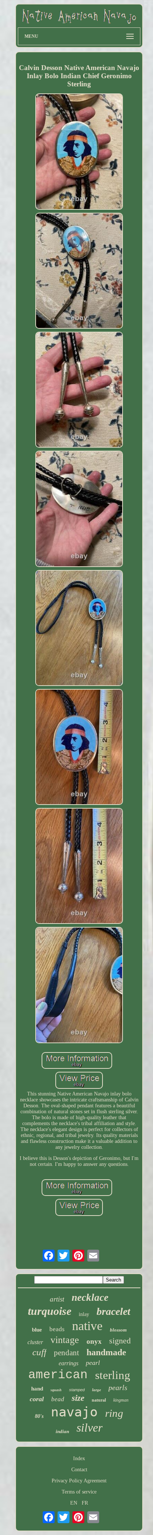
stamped (77, 1390)
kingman (120, 1400)
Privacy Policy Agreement (79, 1480)
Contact (79, 1469)
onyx (94, 1341)
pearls (117, 1387)
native (87, 1326)
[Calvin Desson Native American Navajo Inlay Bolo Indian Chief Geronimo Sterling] (79, 152)
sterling (112, 1375)
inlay (84, 1314)
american (58, 1375)
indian (62, 1431)
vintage (65, 1340)
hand (37, 1389)
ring (114, 1413)
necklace (90, 1297)
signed (120, 1340)
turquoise (49, 1311)
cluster (35, 1342)
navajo (74, 1412)
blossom (118, 1330)
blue (37, 1330)
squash (56, 1390)
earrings (68, 1363)
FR (85, 1503)
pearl (93, 1362)
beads (57, 1329)
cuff (39, 1352)
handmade (106, 1352)
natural (99, 1400)
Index (79, 1458)
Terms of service (79, 1492)
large (96, 1390)
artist (57, 1299)
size (78, 1398)
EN (73, 1503)
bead (57, 1399)
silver (89, 1427)
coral (37, 1399)
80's (39, 1416)
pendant (66, 1352)
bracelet (113, 1311)
